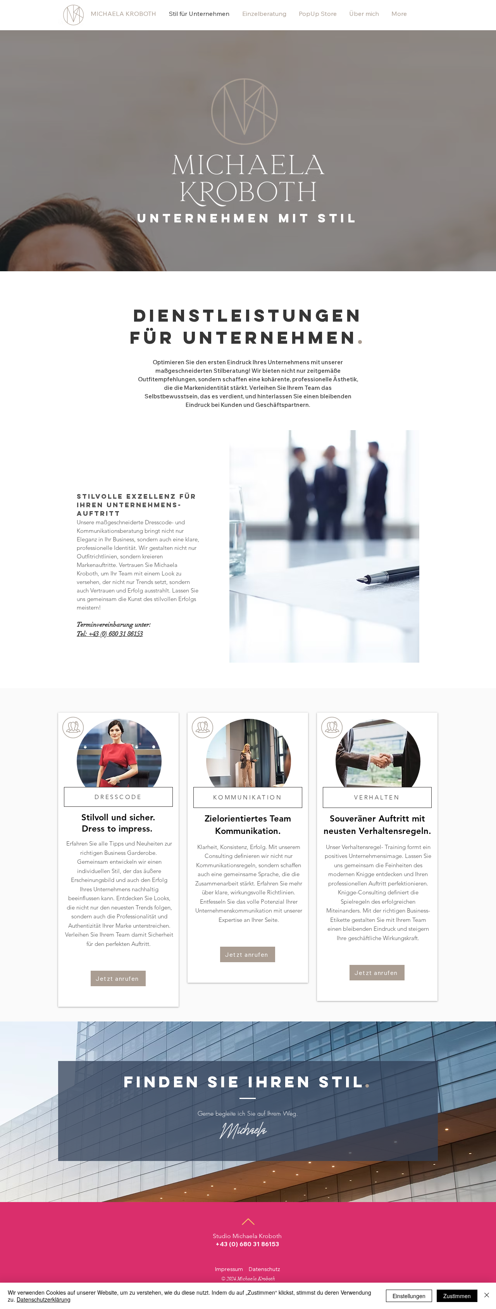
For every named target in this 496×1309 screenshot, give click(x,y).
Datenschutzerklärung (44, 1299)
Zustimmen (457, 1296)
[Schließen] (486, 1296)
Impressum (229, 1269)
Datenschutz (264, 1269)
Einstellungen (409, 1296)
